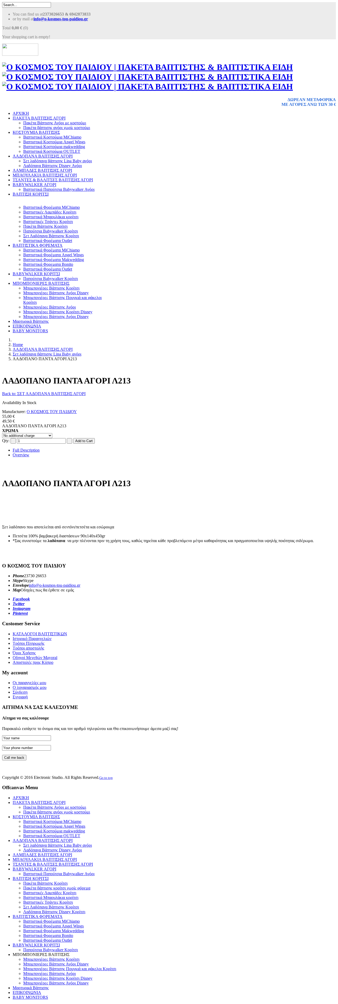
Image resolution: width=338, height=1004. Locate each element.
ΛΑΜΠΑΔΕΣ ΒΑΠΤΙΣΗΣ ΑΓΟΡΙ (42, 170)
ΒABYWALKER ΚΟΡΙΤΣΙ (36, 274)
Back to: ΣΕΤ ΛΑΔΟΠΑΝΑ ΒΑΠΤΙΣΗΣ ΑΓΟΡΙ (44, 393)
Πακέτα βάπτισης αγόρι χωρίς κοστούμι (56, 127)
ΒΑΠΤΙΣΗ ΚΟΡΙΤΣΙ (31, 194)
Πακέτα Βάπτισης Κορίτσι (45, 226)
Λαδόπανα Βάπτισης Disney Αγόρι (52, 165)
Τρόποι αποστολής (28, 648)
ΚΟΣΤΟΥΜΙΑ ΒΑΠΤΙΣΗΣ (36, 132)
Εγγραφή (20, 697)
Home (18, 344)
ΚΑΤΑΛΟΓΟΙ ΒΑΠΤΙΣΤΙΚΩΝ (40, 634)
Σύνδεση (20, 692)
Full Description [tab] (26, 450)
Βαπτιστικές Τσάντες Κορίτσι (48, 221)
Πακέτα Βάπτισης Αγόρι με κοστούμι (54, 123)
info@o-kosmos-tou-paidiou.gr (54, 585)
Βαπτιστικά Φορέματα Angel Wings (53, 255)
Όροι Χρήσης (24, 653)
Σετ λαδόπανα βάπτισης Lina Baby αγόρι (57, 161)
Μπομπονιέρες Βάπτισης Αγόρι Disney (56, 293)
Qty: (6, 440)
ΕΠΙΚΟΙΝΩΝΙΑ (27, 326)
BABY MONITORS (30, 331)
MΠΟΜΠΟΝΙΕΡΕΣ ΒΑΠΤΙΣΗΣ (41, 283)
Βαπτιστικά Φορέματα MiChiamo (51, 207)
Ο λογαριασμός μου (29, 687)
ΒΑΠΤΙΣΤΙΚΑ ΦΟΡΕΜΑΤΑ (38, 245)
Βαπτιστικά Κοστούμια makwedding (54, 146)
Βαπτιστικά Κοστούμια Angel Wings (54, 142)
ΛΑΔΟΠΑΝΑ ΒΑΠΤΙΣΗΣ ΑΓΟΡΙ (43, 156)
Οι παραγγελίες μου (29, 682)
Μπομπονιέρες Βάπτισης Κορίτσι (51, 288)
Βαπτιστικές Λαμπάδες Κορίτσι (49, 212)
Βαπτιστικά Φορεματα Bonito (48, 264)
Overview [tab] (21, 455)
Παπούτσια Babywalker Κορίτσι (50, 231)
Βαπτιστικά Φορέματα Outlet (47, 240)
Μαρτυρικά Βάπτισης (31, 321)
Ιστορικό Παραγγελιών (32, 638)
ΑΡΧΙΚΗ (21, 113)
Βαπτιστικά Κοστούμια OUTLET (51, 151)
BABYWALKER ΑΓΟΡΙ (34, 184)
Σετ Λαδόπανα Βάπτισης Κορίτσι (51, 236)
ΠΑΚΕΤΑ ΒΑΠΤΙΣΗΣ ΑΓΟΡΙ (39, 118)
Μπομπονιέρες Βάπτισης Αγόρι (49, 307)
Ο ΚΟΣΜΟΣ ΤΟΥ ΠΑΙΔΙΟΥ (52, 411)
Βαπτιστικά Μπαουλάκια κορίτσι (50, 217)
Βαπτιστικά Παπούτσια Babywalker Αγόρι (59, 189)
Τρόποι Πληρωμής (28, 643)
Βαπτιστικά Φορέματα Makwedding (53, 259)
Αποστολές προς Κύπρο (33, 662)
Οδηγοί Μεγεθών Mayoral (35, 657)
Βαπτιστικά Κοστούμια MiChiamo (52, 137)
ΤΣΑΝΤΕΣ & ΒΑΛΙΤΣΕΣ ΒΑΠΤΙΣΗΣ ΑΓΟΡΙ (53, 180)
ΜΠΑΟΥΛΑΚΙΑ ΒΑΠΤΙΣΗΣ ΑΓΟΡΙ (45, 175)
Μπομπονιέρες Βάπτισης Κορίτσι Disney (57, 312)
